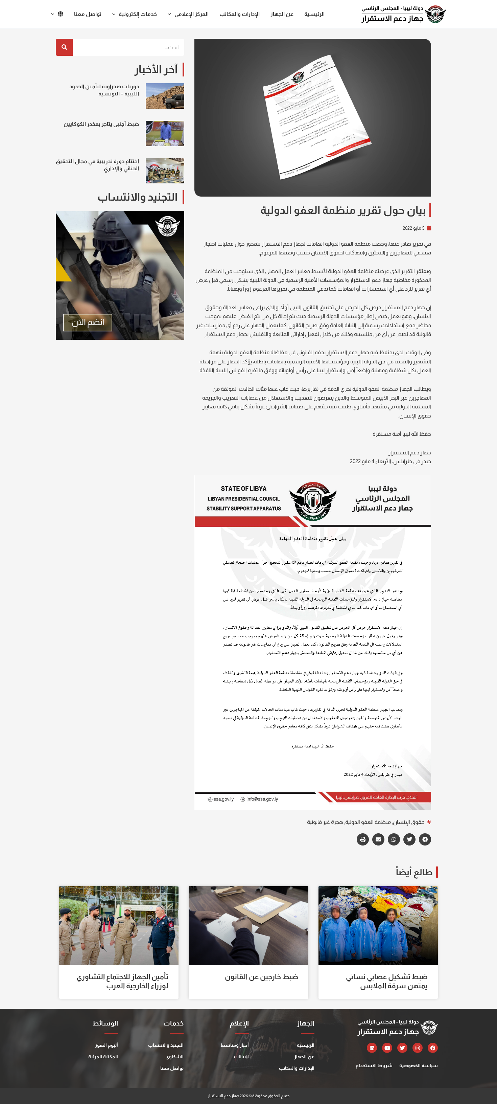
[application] (171, 14)
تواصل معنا (172, 1068)
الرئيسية (305, 1045)
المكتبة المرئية (103, 1056)
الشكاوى (174, 1056)
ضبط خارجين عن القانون (261, 977)
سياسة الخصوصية (418, 1065)
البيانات (241, 1056)
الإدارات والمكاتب (296, 1068)
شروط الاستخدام (374, 1065)
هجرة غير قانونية (325, 822)
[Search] (64, 47)
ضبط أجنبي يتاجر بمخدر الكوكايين (101, 124)
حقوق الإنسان (409, 822)
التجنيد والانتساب (166, 1045)
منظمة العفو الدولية (368, 822)
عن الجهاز (304, 1056)
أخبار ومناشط (234, 1045)
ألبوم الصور (106, 1045)
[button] (425, 839)
